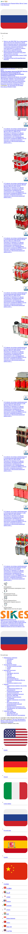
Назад (2, 70)
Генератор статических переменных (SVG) (12, 84)
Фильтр (13, 68)
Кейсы (17, 3)
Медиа (21, 3)
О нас (2, 4)
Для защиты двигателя (13, 673)
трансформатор (11, 677)
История (9, 662)
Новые (21, 85)
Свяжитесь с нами (8, 711)
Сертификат (10, 659)
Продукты (8, 3)
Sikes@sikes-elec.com (12, 713)
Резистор (9, 681)
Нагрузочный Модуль (12, 678)
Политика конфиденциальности (17, 720)
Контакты (6, 4)
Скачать (9, 667)
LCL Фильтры (4, 82)
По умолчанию (12, 85)
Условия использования (7, 722)
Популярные (4, 86)
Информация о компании (10, 657)
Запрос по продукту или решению (16, 715)
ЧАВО (8, 669)
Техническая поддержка (10, 664)
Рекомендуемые (12, 86)
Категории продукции (10, 670)
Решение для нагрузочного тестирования (14, 697)
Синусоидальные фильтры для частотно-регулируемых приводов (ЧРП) (13, 621)
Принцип (9, 663)
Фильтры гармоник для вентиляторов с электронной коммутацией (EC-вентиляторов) (13, 80)
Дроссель (9, 676)
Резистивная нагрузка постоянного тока (14, 626)
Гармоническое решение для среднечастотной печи (14, 692)
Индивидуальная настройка (14, 666)
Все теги (15, 719)
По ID (17, 85)
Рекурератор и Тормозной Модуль (16, 680)
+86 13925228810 (11, 712)
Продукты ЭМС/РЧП (12, 695)
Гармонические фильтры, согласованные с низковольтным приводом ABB (12, 625)
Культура (9, 660)
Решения (13, 3)
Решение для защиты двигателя (15, 694)
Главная (3, 3)
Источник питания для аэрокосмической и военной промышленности (14, 704)
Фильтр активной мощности (15, 82)
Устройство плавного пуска (14, 683)
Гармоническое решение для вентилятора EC (14, 689)
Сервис (25, 3)
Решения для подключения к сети (16, 706)
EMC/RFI (9, 674)
